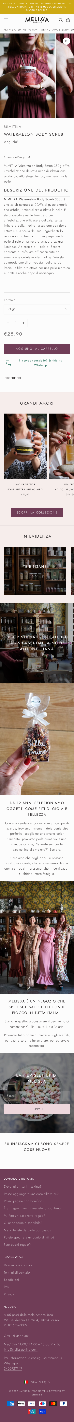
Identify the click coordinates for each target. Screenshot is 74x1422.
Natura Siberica (25, 484)
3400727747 (13, 1368)
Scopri (35, 575)
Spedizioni (11, 1279)
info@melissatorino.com (20, 1349)
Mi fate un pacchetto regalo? (24, 1215)
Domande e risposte (18, 1265)
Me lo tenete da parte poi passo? (27, 1230)
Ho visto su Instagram (20, 30)
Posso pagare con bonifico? (24, 1201)
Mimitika (13, 126)
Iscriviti (37, 1109)
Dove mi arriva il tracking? (23, 1186)
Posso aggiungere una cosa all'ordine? (31, 1194)
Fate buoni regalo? (17, 1244)
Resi (7, 1287)
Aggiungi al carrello (37, 349)
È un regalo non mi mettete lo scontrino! (33, 1208)
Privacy (9, 1294)
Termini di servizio (17, 1272)
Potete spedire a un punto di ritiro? (29, 1237)
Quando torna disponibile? (23, 1223)
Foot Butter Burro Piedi (25, 489)
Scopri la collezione (37, 512)
